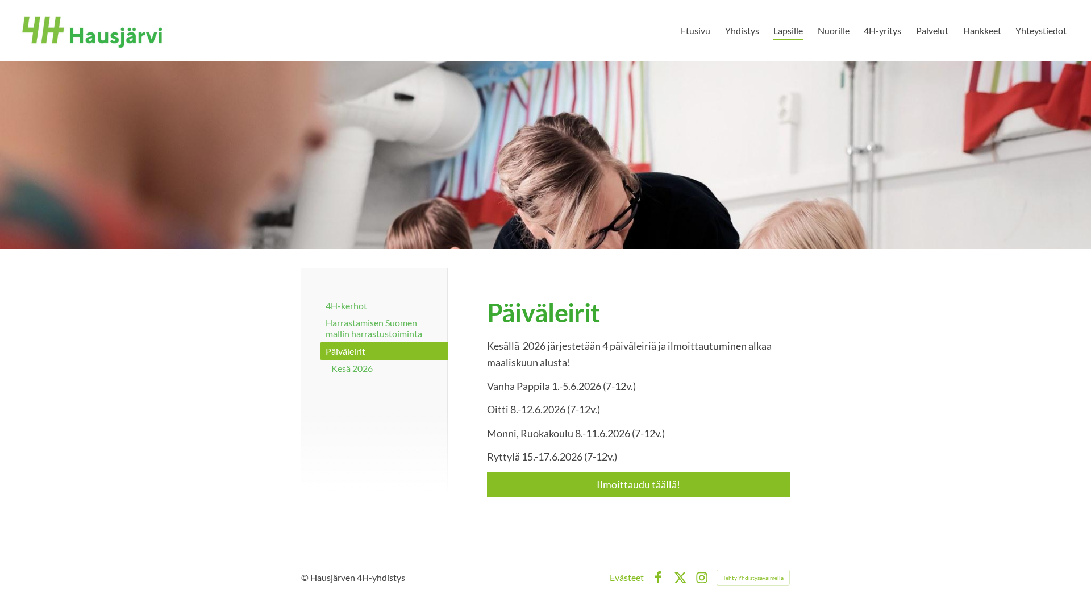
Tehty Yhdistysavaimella (753, 577)
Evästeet (627, 577)
